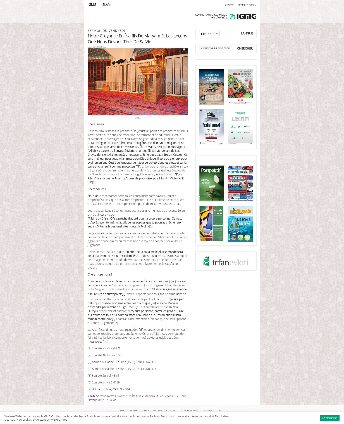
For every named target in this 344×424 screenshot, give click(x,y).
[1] (138, 166)
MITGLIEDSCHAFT (190, 410)
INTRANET (208, 410)
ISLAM (106, 4)
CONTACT (229, 5)
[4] (139, 256)
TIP (219, 410)
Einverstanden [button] (329, 417)
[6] (113, 319)
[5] (123, 294)
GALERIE (157, 410)
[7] (116, 323)
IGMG (92, 4)
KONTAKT (171, 410)
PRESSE (133, 410)
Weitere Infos (59, 419)
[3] (150, 226)
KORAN (145, 410)
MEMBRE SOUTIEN (247, 5)
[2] (93, 182)
